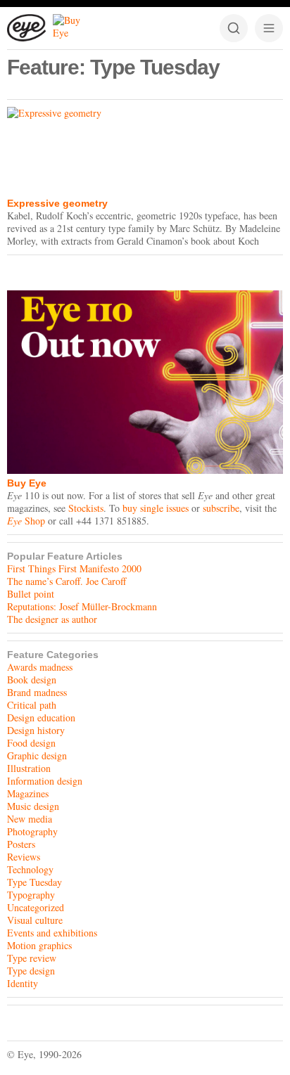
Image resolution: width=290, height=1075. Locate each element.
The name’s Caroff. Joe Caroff (66, 581)
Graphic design (37, 755)
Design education (41, 717)
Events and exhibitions (52, 932)
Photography (32, 831)
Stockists (85, 508)
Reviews (23, 856)
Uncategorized (35, 907)
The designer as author (52, 619)
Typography (31, 894)
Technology (30, 869)
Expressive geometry (57, 203)
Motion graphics (39, 945)
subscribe (221, 508)
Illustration (29, 768)
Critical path (31, 705)
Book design (31, 679)
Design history (36, 730)
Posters (21, 844)
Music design (33, 806)
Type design (31, 970)
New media (29, 818)
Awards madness (39, 667)
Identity (22, 983)
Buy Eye (26, 483)
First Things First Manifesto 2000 (74, 568)
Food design (31, 742)
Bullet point (30, 593)
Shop (26, 520)
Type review (31, 958)
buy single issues (155, 508)
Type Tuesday (34, 882)
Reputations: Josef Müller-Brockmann (82, 606)
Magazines (28, 793)
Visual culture (35, 920)
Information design (44, 780)
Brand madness (37, 692)
